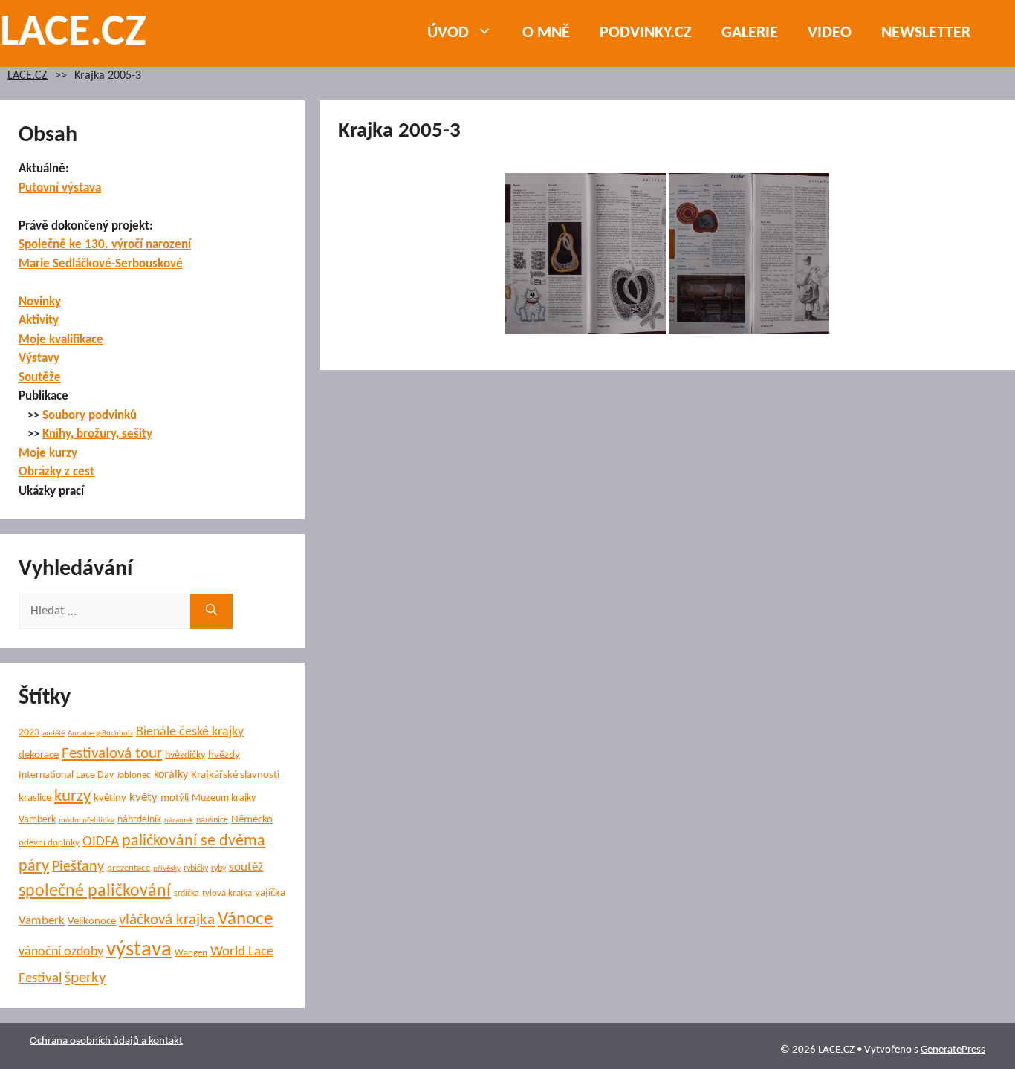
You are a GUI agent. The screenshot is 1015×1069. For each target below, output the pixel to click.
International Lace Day (66, 775)
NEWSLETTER (925, 33)
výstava (139, 950)
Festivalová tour (112, 753)
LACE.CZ (73, 33)
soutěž (246, 868)
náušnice (212, 820)
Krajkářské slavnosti (235, 775)
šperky (85, 978)
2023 (29, 733)
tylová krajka (227, 893)
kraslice (35, 798)
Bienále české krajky (190, 732)
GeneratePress (953, 1050)
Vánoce (245, 919)
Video (830, 33)
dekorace (39, 755)
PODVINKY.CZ (646, 33)
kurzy (72, 796)
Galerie (749, 33)
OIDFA (100, 842)
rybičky (196, 868)
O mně (546, 33)
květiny (110, 798)
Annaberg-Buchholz (100, 734)
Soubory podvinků (89, 415)
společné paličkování (95, 891)
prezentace (128, 868)
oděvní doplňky (49, 843)
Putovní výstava (60, 188)
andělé (53, 734)
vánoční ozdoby (61, 952)
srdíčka (186, 893)
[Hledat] (211, 611)
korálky (171, 775)
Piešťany (78, 867)
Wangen (191, 953)
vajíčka (270, 893)
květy (143, 797)
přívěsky (167, 869)
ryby (218, 868)
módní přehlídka (86, 820)
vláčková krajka (167, 920)
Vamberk (42, 921)
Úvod (448, 33)
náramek (178, 820)
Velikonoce (92, 921)
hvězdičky (185, 755)
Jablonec (134, 775)
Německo (252, 819)
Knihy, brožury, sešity (97, 434)
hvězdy (224, 755)
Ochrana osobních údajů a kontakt (106, 1041)
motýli (174, 798)
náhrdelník (139, 820)
